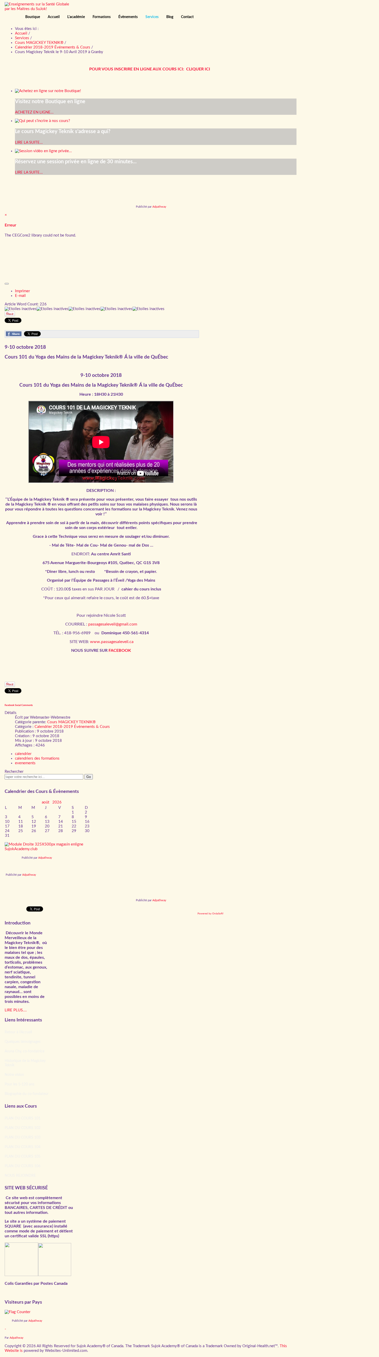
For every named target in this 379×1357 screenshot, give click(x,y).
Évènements (128, 17)
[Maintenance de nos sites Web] (54, 1275)
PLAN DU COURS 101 (22, 1118)
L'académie (76, 17)
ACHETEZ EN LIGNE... (34, 112)
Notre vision (14, 1075)
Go (88, 777)
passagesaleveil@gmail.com (112, 624)
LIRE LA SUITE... (29, 142)
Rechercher (14, 772)
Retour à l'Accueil (18, 1032)
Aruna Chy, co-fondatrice (24, 1051)
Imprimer (22, 291)
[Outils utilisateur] (7, 284)
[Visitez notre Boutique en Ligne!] (51, 849)
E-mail (20, 296)
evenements (25, 763)
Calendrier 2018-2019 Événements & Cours (72, 727)
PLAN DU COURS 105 (22, 1156)
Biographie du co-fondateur (26, 1094)
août (47, 802)
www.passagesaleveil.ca (112, 642)
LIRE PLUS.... (16, 1010)
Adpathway (159, 206)
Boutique (32, 17)
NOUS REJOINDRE (20, 1175)
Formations (102, 17)
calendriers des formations (37, 758)
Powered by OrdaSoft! (210, 913)
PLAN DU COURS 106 (22, 1166)
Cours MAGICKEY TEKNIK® (71, 722)
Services (152, 17)
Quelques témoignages (22, 1042)
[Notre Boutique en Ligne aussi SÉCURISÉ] (21, 1275)
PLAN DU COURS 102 (22, 1128)
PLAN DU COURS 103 (22, 1137)
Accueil (54, 17)
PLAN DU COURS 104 (22, 1147)
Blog (169, 17)
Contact (187, 17)
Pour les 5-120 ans (19, 1084)
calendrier (23, 754)
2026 (57, 802)
